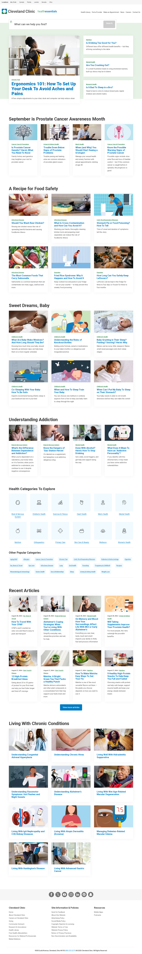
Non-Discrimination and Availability (64, 936)
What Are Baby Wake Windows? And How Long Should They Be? (28, 341)
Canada (21, 2)
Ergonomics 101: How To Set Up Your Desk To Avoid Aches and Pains (44, 88)
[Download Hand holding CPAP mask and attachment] (23, 604)
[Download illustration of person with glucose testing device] (113, 816)
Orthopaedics (39, 542)
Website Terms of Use (59, 927)
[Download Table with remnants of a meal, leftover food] (113, 257)
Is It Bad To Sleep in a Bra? (99, 87)
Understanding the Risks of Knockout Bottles (68, 341)
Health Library (86, 12)
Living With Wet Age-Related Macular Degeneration (111, 793)
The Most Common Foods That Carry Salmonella (27, 277)
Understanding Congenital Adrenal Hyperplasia (25, 756)
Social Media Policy (58, 921)
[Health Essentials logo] (47, 11)
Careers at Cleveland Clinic (18, 918)
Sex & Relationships (57, 571)
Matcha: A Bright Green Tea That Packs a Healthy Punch (54, 679)
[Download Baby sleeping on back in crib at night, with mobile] (71, 371)
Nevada (44, 2)
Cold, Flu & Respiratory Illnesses (107, 220)
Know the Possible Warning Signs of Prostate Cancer (116, 150)
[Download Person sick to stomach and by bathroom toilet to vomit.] (113, 205)
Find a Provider (97, 12)
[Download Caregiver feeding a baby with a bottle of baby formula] (71, 322)
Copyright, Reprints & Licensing (62, 924)
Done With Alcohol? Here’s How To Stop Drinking (85, 451)
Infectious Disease (18, 220)
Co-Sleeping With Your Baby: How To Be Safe (26, 391)
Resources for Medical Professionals (22, 936)
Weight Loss (106, 571)
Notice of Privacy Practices (61, 933)
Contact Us (136, 12)
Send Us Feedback (58, 912)
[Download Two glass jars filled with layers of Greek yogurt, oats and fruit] (119, 658)
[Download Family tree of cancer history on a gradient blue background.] (23, 132)
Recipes (119, 565)
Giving (11, 921)
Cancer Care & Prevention (20, 144)
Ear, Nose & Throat (16, 565)
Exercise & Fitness (60, 514)
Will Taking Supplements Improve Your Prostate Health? (118, 624)
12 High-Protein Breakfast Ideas (20, 677)
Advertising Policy (57, 918)
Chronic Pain (16, 79)
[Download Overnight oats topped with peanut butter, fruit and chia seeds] (23, 658)
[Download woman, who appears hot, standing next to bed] (28, 777)
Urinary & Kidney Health (51, 144)
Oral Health (72, 565)
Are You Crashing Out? (97, 65)
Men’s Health (79, 144)
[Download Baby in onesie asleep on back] (113, 371)
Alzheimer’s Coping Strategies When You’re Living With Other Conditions (53, 625)
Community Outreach (16, 924)
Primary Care (60, 542)
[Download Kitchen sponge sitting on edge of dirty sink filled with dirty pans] (71, 205)
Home (11, 912)
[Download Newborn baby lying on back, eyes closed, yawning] (113, 322)
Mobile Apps (98, 912)
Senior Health (40, 571)
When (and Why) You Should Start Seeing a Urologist (86, 150)
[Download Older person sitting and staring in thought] (87, 604)
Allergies (26, 559)
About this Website (58, 915)
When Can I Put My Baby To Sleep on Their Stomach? (113, 391)
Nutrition (89, 40)
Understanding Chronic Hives (69, 754)
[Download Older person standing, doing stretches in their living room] (55, 604)
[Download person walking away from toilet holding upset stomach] (71, 257)
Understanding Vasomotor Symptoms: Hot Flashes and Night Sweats (26, 794)
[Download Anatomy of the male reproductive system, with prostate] (119, 132)
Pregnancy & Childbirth (102, 565)
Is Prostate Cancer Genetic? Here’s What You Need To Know (22, 150)
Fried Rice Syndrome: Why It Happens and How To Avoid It (69, 277)
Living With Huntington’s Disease (28, 868)
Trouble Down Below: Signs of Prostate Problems (54, 150)
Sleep (72, 571)
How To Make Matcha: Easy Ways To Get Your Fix (86, 676)
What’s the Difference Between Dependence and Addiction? (22, 451)
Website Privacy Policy (59, 930)
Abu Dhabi (13, 2)
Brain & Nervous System (19, 445)
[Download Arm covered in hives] (71, 740)
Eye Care (32, 565)
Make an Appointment (111, 12)
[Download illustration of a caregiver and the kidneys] (28, 816)
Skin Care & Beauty (81, 542)
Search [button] (109, 23)
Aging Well (13, 559)
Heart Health (82, 514)
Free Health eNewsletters (18, 933)
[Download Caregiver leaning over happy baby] (28, 322)
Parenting (85, 565)
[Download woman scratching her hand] (71, 816)
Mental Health (90, 62)
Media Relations (14, 939)
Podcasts (97, 915)
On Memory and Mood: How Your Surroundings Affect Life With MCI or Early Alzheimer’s (86, 624)
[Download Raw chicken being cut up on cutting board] (28, 205)
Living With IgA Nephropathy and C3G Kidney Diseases (28, 832)
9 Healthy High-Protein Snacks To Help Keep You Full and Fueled (118, 676)
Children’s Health (17, 337)
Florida (29, 2)
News (122, 12)
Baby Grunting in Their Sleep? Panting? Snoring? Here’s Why (112, 341)
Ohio (50, 2)
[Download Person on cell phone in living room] (119, 433)
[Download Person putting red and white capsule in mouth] (55, 433)
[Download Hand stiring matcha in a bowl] (87, 658)
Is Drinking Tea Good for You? (101, 43)
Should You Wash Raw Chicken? (28, 223)
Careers (128, 12)
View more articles (71, 707)
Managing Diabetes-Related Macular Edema (111, 832)
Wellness (103, 542)
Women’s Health (91, 84)
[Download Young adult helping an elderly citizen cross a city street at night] (71, 777)
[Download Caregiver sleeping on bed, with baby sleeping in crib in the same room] (28, 371)
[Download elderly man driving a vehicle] (113, 777)
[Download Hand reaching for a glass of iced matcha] (55, 658)
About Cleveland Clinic (17, 915)
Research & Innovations (17, 927)
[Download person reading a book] (28, 853)
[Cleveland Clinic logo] (18, 11)
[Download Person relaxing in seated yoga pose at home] (113, 740)
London (36, 2)
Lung (61, 565)
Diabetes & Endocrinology (109, 559)
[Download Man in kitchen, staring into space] (23, 433)
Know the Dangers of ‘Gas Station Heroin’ (54, 449)
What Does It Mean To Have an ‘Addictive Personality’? (118, 451)
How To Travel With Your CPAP (21, 623)
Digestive (57, 272)
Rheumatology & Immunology (19, 571)
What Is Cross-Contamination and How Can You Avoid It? (69, 224)
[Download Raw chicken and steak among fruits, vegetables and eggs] (28, 257)
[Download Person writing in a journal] (87, 433)
